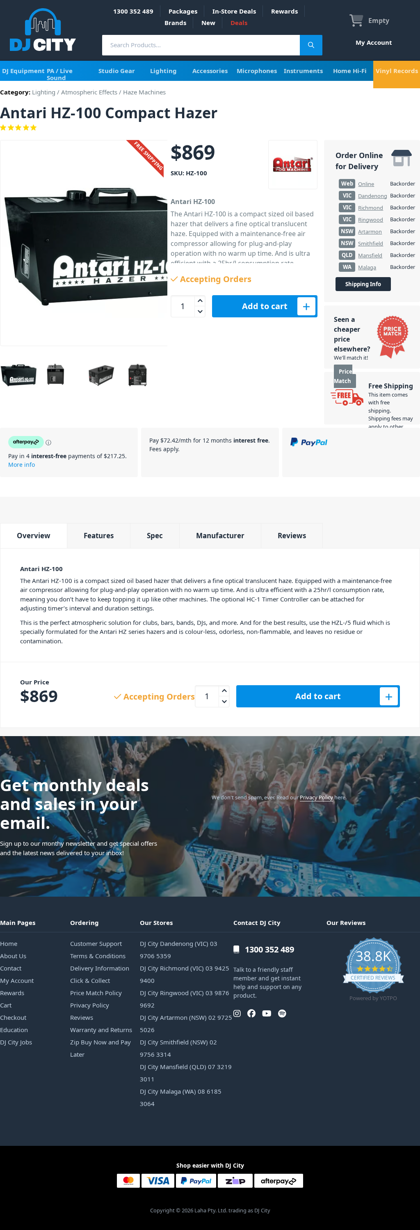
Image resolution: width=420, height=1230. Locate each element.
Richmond (370, 207)
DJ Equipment (23, 71)
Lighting (163, 71)
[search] (201, 45)
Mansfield (370, 255)
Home (8, 943)
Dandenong (372, 196)
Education (14, 1030)
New (208, 22)
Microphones (257, 71)
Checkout (13, 1017)
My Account (374, 42)
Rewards (284, 11)
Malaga (367, 267)
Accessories (210, 71)
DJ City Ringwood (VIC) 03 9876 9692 (184, 999)
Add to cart (265, 306)
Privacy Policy (316, 797)
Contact (10, 968)
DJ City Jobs (16, 1042)
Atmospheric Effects (89, 92)
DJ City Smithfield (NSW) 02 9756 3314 (178, 1048)
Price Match (343, 376)
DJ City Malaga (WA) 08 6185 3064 (180, 1097)
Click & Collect (90, 980)
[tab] (33, 535)
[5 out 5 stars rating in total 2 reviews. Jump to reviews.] (210, 127)
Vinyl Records (397, 71)
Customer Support (96, 943)
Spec (155, 535)
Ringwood (370, 219)
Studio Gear (116, 71)
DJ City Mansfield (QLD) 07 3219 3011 (186, 1072)
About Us (13, 956)
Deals (239, 22)
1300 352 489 (133, 11)
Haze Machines (144, 92)
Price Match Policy (96, 993)
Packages (183, 11)
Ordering (84, 922)
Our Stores (156, 922)
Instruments (303, 71)
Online (366, 184)
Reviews (292, 535)
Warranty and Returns (101, 1030)
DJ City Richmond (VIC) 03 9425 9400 (184, 974)
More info (21, 464)
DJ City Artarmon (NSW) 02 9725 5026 (186, 1023)
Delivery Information (99, 968)
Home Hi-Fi (350, 71)
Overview (33, 535)
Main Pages (17, 922)
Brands (175, 22)
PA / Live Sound (60, 74)
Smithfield (370, 243)
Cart (5, 1005)
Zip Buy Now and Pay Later (100, 1048)
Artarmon (370, 231)
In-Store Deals (234, 11)
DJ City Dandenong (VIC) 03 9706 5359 (178, 949)
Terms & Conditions (98, 956)
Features (99, 535)
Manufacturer (220, 535)
